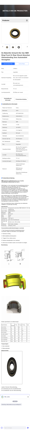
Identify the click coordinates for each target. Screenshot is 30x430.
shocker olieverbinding (11, 387)
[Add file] (2, 427)
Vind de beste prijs (8, 63)
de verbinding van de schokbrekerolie (11, 388)
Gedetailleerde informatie (8, 99)
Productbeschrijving (21, 99)
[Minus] (28, 397)
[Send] (28, 427)
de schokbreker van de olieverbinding (11, 390)
